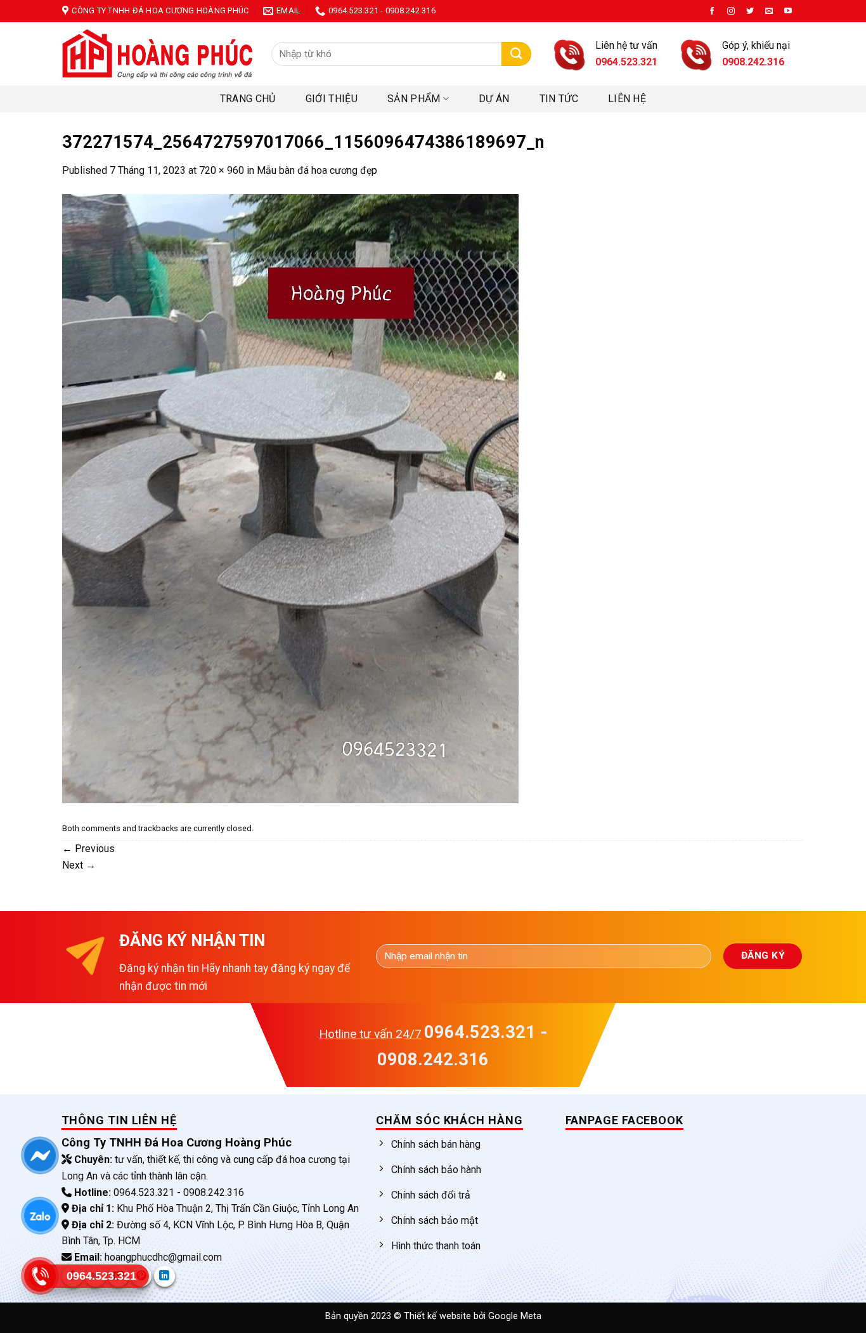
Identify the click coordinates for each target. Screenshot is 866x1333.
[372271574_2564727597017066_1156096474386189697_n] (290, 498)
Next (79, 865)
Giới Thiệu (332, 99)
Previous (88, 849)
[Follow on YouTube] (788, 11)
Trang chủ (248, 99)
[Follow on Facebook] (711, 11)
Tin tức (559, 99)
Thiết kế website (439, 1316)
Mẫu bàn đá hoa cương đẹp (317, 170)
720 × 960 (221, 170)
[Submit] (516, 54)
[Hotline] (40, 1275)
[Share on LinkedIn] (164, 1276)
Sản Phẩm (414, 99)
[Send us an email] (769, 11)
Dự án (494, 99)
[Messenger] (40, 1155)
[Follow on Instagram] (730, 11)
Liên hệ (627, 99)
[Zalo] (40, 1215)
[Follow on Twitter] (749, 11)
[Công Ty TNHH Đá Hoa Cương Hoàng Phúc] (157, 54)
